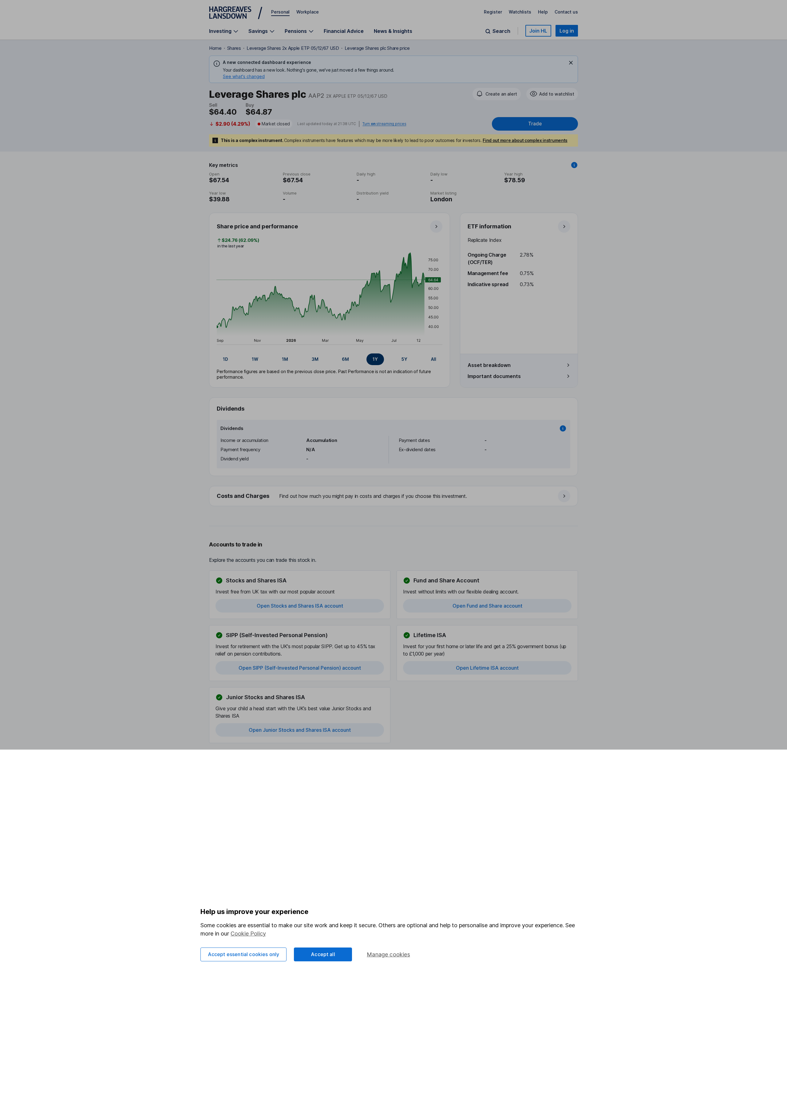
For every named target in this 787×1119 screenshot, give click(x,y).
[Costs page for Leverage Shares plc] (394, 496)
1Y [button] (375, 359)
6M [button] (345, 359)
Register (493, 11)
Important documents (494, 376)
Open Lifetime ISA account (487, 668)
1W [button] (255, 359)
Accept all (323, 954)
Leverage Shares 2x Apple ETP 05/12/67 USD (293, 48)
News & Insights (393, 31)
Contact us (566, 11)
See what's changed (244, 76)
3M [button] (315, 359)
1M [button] (285, 359)
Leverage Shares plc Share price (377, 48)
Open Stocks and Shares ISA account (300, 606)
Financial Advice (344, 31)
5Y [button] (404, 359)
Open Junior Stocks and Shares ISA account (300, 730)
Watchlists (520, 11)
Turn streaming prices (384, 124)
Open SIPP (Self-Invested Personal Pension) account (300, 668)
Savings (258, 31)
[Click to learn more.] (574, 165)
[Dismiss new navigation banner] (571, 63)
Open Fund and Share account (487, 606)
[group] (329, 359)
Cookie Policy (248, 933)
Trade (535, 124)
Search (501, 31)
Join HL (538, 31)
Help (543, 11)
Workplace (307, 11)
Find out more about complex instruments (525, 140)
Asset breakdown (489, 365)
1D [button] (225, 359)
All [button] (433, 359)
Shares (234, 48)
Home (215, 48)
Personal (280, 11)
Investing (220, 31)
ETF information (489, 226)
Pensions (296, 31)
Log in (567, 31)
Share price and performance (257, 226)
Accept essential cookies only (243, 954)
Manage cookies (388, 954)
